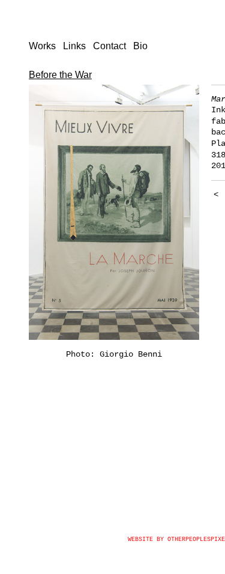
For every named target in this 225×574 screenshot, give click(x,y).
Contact (109, 46)
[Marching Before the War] (114, 212)
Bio (140, 46)
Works (42, 46)
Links (74, 46)
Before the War (60, 75)
